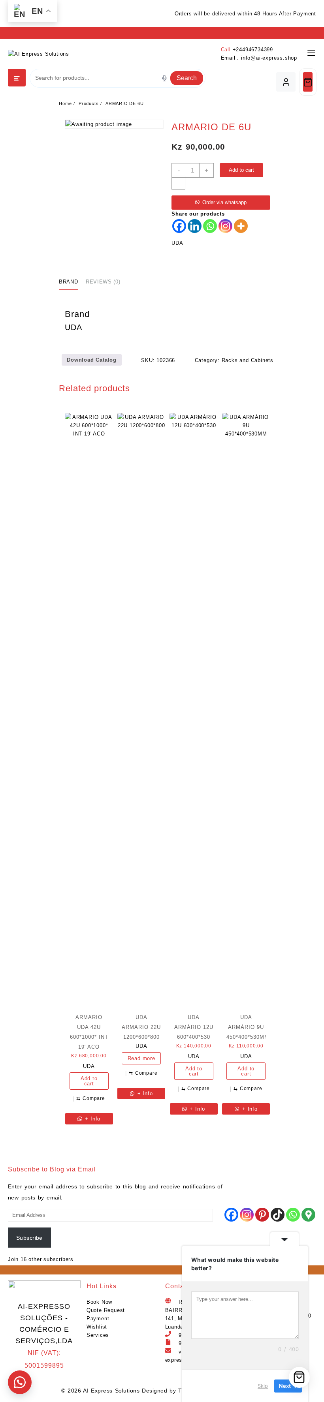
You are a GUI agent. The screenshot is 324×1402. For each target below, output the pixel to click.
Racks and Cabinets (247, 360)
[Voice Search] (164, 78)
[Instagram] (225, 226)
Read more (141, 1058)
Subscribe (29, 1238)
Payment (98, 1318)
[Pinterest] (262, 1215)
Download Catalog (92, 360)
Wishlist (97, 1327)
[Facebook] (179, 226)
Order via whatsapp (224, 202)
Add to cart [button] (89, 1081)
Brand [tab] (68, 282)
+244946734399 (253, 50)
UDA (177, 243)
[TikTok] (277, 1215)
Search (187, 78)
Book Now (99, 1302)
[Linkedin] (195, 226)
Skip (263, 1386)
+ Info (92, 1119)
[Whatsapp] (210, 226)
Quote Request (106, 1310)
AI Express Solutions (111, 1390)
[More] (241, 226)
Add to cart (241, 170)
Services (98, 1335)
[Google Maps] (308, 1215)
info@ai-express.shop (269, 58)
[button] (20, 1382)
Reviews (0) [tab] (103, 282)
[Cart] (308, 82)
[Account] (286, 82)
